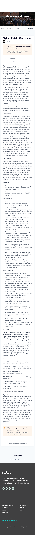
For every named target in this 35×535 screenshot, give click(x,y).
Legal (4, 510)
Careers (5, 507)
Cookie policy (21, 459)
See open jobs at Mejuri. (13, 48)
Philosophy (24, 505)
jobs (2, 28)
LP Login (5, 512)
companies (10, 28)
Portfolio (6, 503)
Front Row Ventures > (10, 520)
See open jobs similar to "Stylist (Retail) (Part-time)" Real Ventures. (17, 51)
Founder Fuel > (7, 518)
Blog (22, 510)
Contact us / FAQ (8, 505)
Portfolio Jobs (25, 503)
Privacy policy (13, 459)
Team (22, 507)
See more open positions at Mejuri (18, 443)
